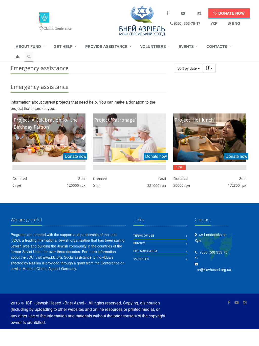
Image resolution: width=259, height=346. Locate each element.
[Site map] (18, 57)
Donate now (231, 13)
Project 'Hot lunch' (195, 120)
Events (186, 46)
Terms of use (143, 235)
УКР (214, 23)
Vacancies (141, 259)
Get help (63, 46)
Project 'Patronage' (115, 120)
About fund (28, 46)
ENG (235, 23)
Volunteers (153, 46)
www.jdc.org (52, 257)
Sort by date (187, 68)
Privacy (139, 243)
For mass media (145, 251)
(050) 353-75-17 (186, 23)
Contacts (216, 46)
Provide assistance (106, 46)
